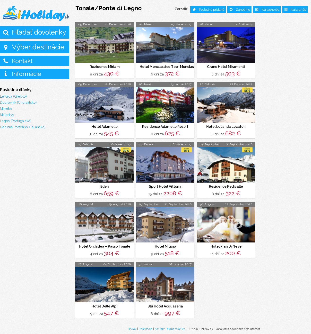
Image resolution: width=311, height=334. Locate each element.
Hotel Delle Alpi (104, 306)
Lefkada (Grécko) (13, 96)
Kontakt (22, 61)
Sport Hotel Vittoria (165, 186)
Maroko (6, 109)
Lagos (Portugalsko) (15, 121)
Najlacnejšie (270, 9)
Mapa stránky (176, 329)
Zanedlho (243, 9)
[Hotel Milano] (165, 224)
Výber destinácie (38, 47)
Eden (104, 186)
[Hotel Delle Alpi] (104, 284)
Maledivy (7, 115)
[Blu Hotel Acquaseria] (165, 284)
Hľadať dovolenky (39, 32)
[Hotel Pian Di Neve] (226, 224)
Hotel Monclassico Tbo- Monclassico (170, 67)
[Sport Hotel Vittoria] (165, 165)
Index (132, 329)
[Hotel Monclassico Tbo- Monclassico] (165, 45)
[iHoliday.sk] (36, 14)
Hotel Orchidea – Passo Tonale (104, 246)
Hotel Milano (165, 246)
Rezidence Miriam (105, 67)
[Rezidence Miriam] (104, 45)
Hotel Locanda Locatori (226, 127)
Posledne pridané (211, 9)
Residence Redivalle (226, 186)
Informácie (26, 73)
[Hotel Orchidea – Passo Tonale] (104, 224)
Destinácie (145, 329)
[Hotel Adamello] (104, 105)
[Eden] (104, 165)
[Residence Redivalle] (226, 165)
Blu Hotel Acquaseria (165, 306)
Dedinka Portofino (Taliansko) (22, 127)
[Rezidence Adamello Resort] (165, 105)
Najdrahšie (298, 9)
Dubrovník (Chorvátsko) (18, 102)
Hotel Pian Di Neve (226, 246)
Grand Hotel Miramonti (226, 67)
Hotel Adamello (105, 127)
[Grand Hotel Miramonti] (226, 45)
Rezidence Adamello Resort (165, 127)
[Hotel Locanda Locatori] (226, 105)
